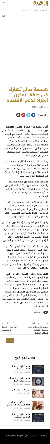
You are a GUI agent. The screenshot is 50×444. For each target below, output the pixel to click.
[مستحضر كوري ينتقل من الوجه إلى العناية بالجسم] (38, 405)
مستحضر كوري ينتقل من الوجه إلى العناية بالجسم (19, 403)
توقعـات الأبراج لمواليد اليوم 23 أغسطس (20, 367)
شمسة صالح (37, 312)
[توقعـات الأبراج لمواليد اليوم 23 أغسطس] (38, 369)
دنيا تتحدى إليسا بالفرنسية (10, 328)
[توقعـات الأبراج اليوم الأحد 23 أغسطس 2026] (38, 381)
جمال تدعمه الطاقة (21, 390)
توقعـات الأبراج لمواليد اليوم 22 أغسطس (20, 415)
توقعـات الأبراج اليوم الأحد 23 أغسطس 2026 (19, 379)
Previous (6, 49)
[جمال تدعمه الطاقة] (38, 393)
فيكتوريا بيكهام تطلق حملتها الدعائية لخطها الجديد (37, 330)
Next (44, 49)
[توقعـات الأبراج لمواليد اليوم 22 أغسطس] (38, 417)
